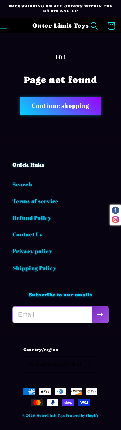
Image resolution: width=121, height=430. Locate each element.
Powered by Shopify (82, 415)
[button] (94, 25)
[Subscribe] (100, 314)
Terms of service (35, 201)
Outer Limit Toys (51, 415)
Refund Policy (32, 218)
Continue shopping (60, 105)
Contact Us (27, 234)
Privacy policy (32, 251)
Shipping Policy (34, 268)
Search (22, 184)
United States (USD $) (55, 364)
